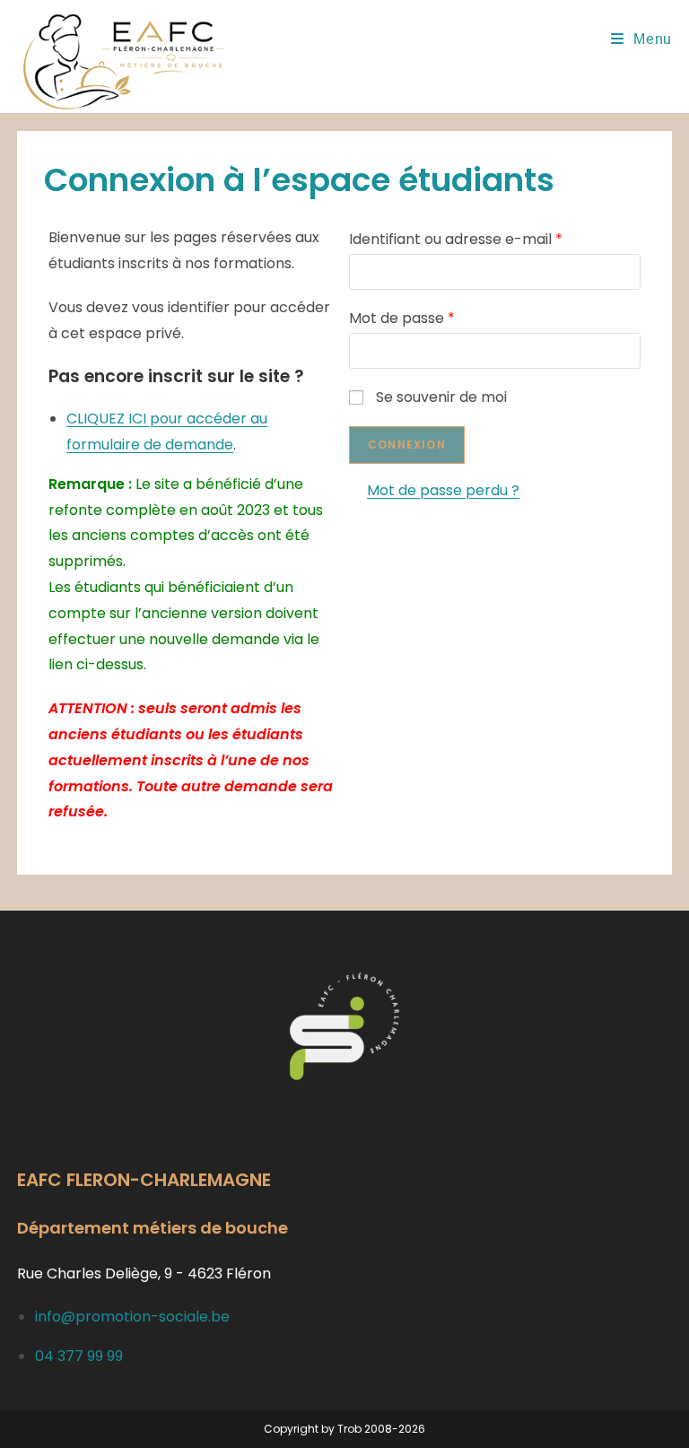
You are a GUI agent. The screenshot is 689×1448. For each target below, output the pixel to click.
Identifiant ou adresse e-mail (456, 239)
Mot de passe (402, 318)
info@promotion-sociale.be (132, 1316)
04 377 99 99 (79, 1356)
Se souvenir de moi (441, 397)
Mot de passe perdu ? (443, 490)
